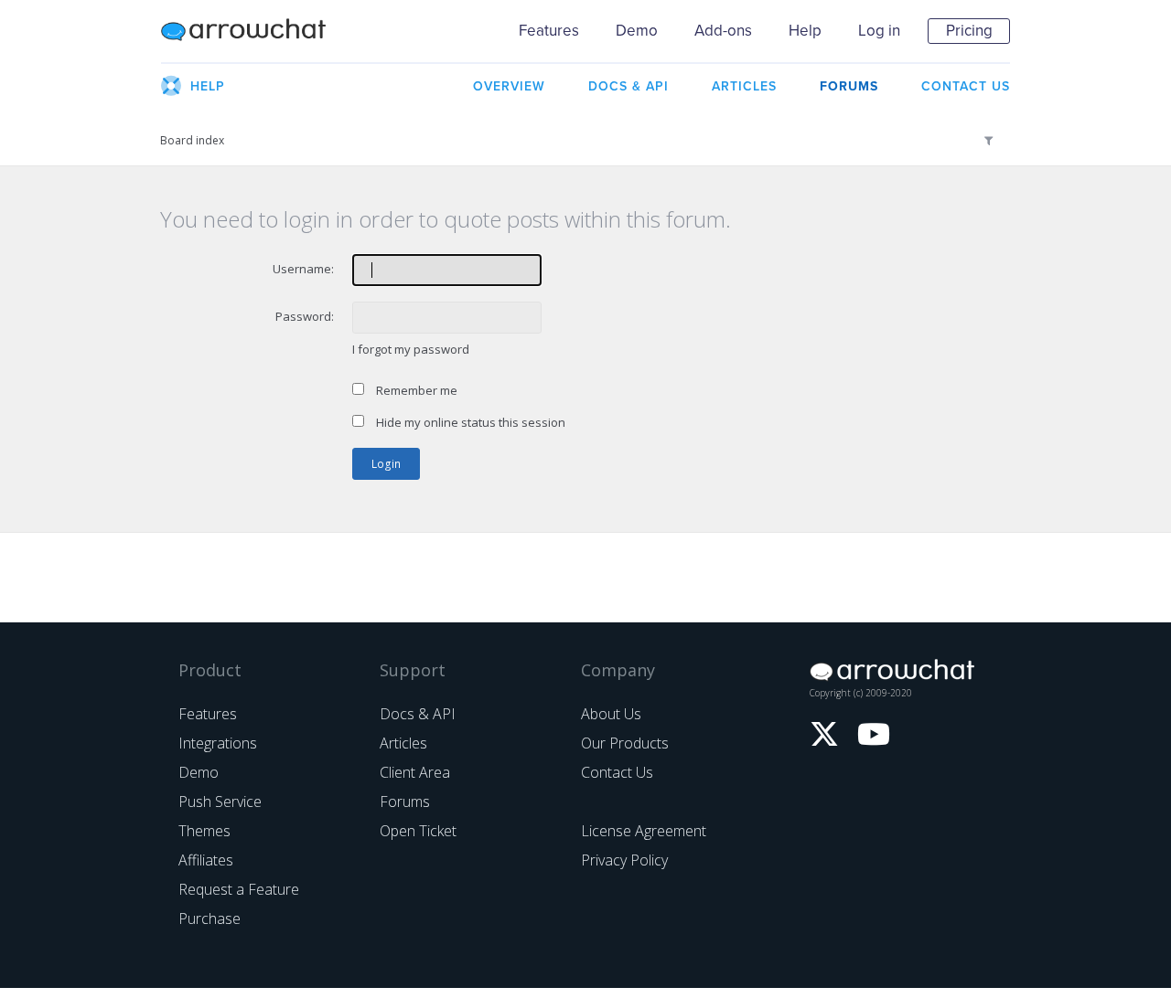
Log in (879, 30)
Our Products (625, 743)
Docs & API (418, 714)
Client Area (415, 772)
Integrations (217, 743)
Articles (403, 743)
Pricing (969, 30)
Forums (405, 801)
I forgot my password (410, 349)
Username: (303, 268)
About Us (611, 714)
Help (805, 30)
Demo (637, 30)
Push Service (220, 801)
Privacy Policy (624, 860)
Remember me (415, 390)
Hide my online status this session (469, 422)
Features (549, 30)
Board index (192, 140)
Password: (304, 316)
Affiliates (205, 860)
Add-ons (723, 30)
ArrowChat (255, 31)
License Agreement (643, 831)
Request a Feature (238, 889)
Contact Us (617, 772)
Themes (204, 831)
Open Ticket (418, 831)
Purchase (209, 918)
